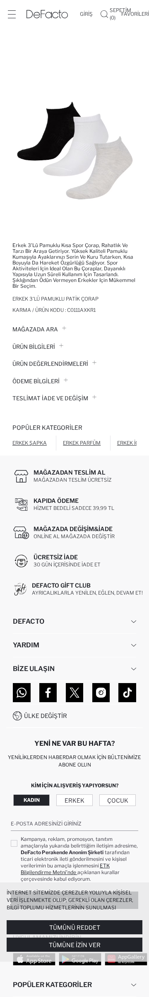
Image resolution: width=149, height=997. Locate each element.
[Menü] (12, 14)
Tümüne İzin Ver (75, 944)
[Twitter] (75, 692)
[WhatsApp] (22, 692)
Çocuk (117, 800)
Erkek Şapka (29, 443)
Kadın (32, 800)
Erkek (74, 800)
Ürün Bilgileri (33, 346)
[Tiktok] (127, 692)
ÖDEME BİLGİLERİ (36, 381)
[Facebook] (48, 692)
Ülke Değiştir (45, 715)
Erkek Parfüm (82, 443)
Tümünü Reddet (74, 927)
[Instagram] (101, 692)
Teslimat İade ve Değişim (50, 398)
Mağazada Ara (35, 329)
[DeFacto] (47, 14)
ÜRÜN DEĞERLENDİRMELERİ (50, 363)
